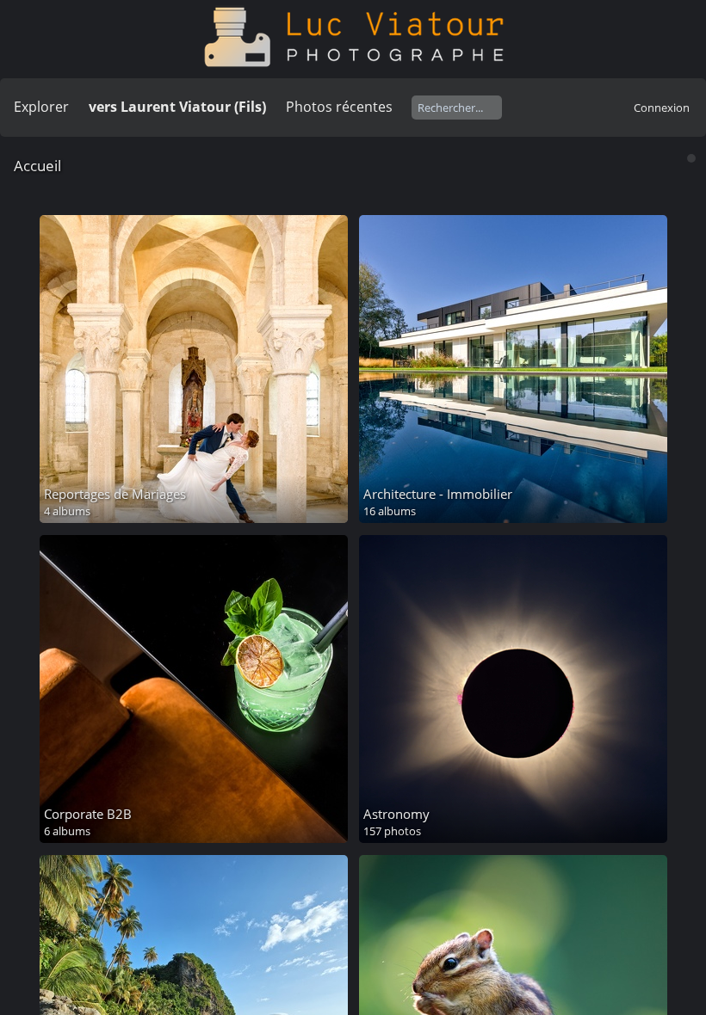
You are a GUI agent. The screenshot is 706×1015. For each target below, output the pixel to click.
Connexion (662, 107)
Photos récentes (339, 106)
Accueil (37, 165)
